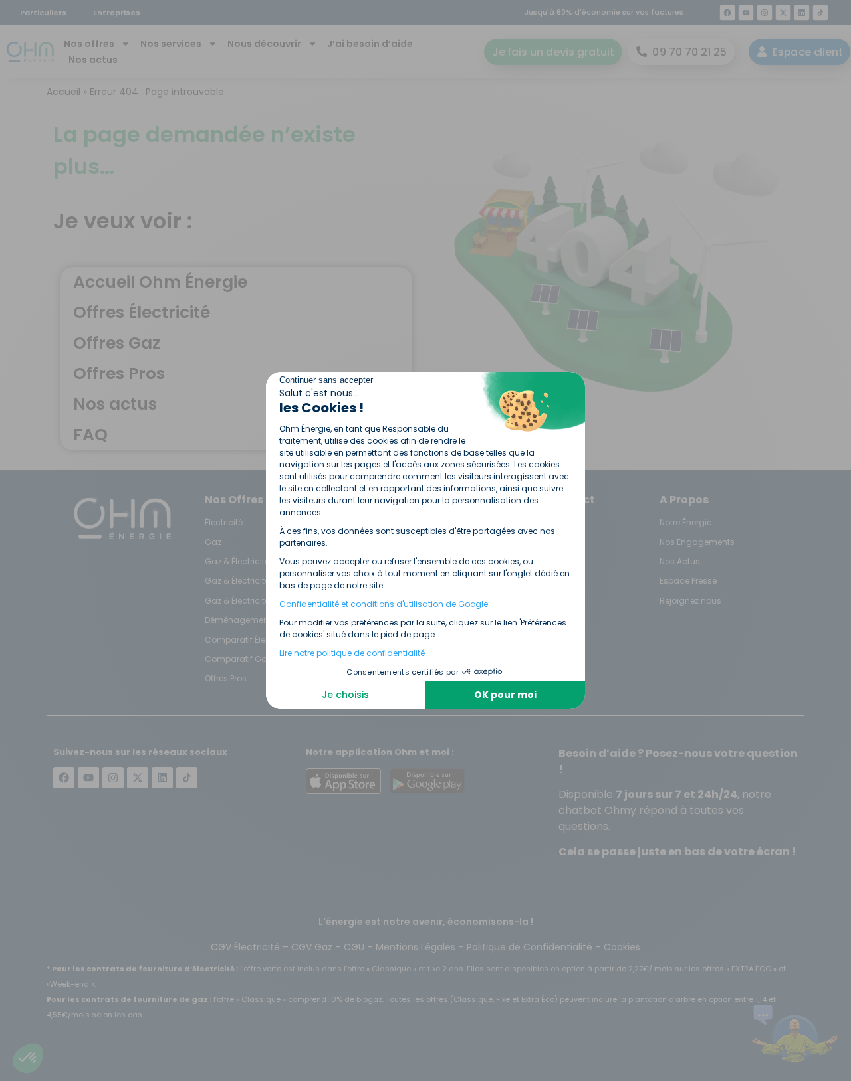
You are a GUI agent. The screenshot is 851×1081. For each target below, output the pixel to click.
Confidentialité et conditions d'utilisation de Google (383, 604)
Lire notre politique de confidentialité (352, 653)
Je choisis (345, 694)
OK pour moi (505, 694)
